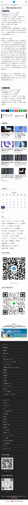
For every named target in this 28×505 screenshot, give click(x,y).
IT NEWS (5, 403)
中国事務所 (11, 240)
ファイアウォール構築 (12, 20)
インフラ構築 (22, 223)
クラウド (5, 446)
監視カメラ (4, 24)
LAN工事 (17, 13)
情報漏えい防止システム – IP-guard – (12, 367)
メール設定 (5, 438)
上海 (2, 22)
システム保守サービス (6, 16)
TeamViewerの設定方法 (8, 440)
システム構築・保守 (7, 411)
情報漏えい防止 (6, 424)
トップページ (6, 344)
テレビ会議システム (21, 16)
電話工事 (16, 24)
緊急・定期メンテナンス (8, 359)
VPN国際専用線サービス (6, 14)
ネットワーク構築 (10, 18)
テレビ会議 (13, 16)
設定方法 (5, 419)
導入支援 (9, 22)
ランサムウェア (13, 238)
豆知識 (4, 416)
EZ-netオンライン (7, 400)
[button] (3, 111)
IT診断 (4, 378)
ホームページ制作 (7, 386)
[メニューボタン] (2, 2)
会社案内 (5, 350)
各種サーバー (6, 372)
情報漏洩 (5, 370)
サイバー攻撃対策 (7, 391)
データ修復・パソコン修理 (9, 394)
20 (17, 204)
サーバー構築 (9, 226)
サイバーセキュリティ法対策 (9, 362)
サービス (5, 356)
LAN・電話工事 (6, 11)
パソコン (13, 233)
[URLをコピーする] (25, 111)
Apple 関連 (5, 413)
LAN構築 (5, 380)
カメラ (3, 226)
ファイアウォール (8, 364)
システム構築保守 (16, 228)
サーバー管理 (14, 14)
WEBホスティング (7, 448)
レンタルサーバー (21, 20)
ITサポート (5, 13)
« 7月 (2, 212)
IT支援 (22, 221)
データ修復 (4, 18)
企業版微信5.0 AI (5, 243)
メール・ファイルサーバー (9, 435)
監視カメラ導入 (10, 24)
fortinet (3, 221)
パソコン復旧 (4, 20)
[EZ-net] (14, 2)
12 (14, 202)
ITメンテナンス (11, 13)
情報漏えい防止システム (17, 22)
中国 (5, 22)
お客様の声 (5, 347)
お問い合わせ (6, 353)
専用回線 (5, 375)
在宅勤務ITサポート (7, 383)
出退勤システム (6, 432)
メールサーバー (5, 238)
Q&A (4, 408)
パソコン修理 (17, 18)
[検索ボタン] (26, 2)
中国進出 (17, 240)
